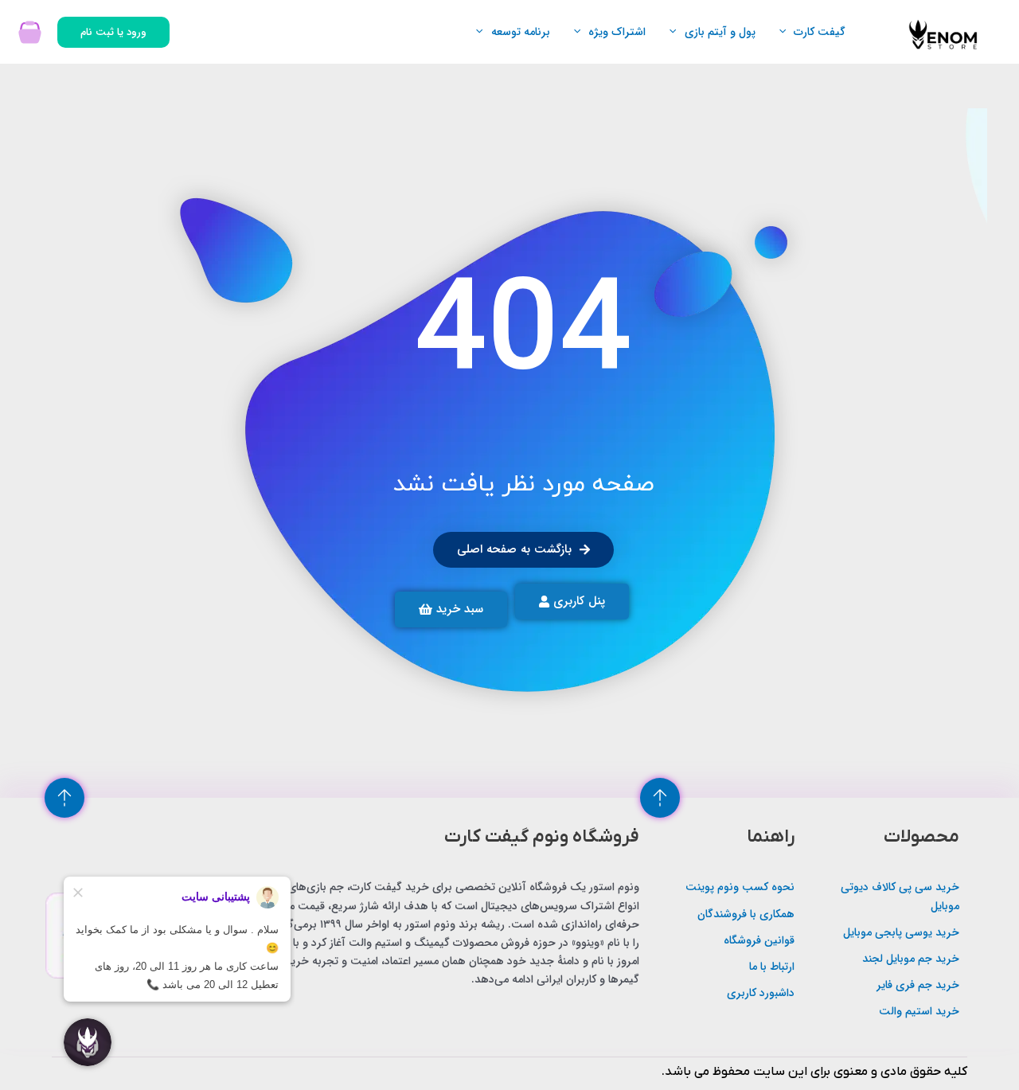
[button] (786, 32)
